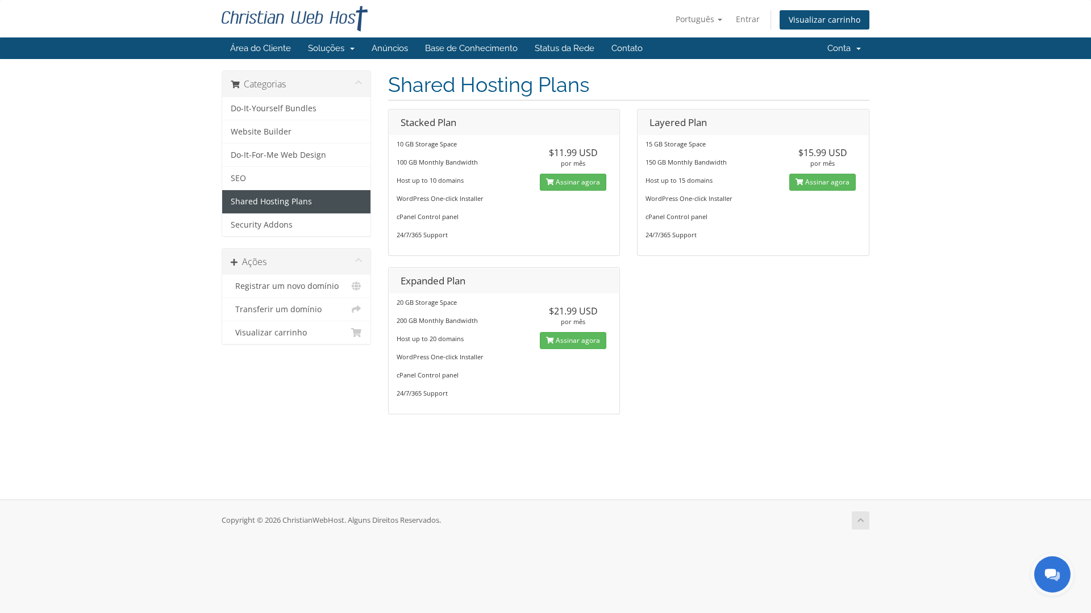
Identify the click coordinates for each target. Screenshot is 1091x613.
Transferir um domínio (276, 309)
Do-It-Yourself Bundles (274, 108)
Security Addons (262, 225)
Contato (627, 48)
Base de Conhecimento (471, 48)
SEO (238, 178)
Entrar (748, 19)
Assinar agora (577, 182)
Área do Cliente (260, 48)
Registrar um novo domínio (285, 286)
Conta (841, 48)
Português (696, 19)
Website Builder (261, 132)
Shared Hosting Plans (271, 201)
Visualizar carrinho (824, 19)
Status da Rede (564, 48)
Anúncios (390, 48)
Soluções (328, 48)
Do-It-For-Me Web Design (278, 155)
